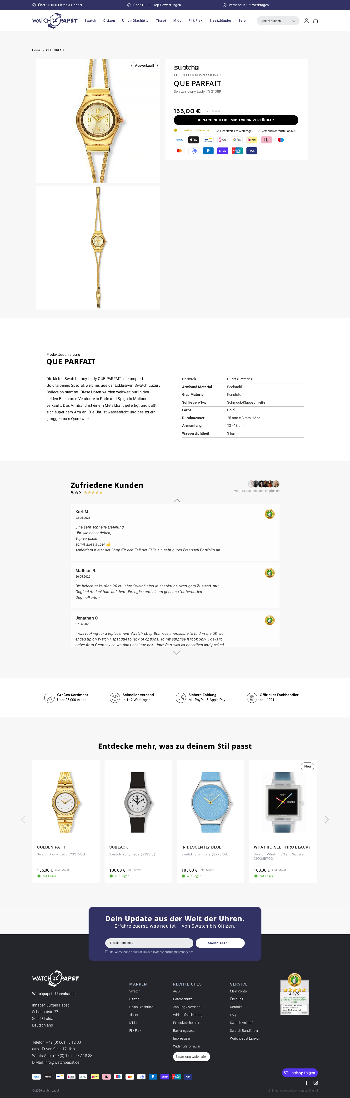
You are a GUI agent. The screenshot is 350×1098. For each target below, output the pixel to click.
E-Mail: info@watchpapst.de (55, 1062)
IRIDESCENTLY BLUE (201, 847)
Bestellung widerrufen (191, 1056)
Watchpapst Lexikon (245, 1038)
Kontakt (236, 1007)
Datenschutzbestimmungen (171, 952)
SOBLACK (118, 847)
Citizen (134, 999)
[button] (90, 20)
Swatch (134, 991)
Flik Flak (135, 1030)
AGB (176, 991)
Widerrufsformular (186, 1046)
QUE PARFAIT (55, 50)
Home (36, 50)
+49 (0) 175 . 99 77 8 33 (72, 1056)
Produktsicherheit (186, 1023)
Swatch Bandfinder (244, 1030)
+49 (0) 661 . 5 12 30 (63, 1042)
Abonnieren (218, 943)
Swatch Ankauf (241, 1023)
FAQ (233, 1015)
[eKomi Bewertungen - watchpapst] (294, 994)
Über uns (236, 999)
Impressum (181, 1038)
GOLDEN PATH (51, 847)
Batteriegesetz (184, 1030)
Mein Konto (238, 991)
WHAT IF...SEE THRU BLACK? (282, 847)
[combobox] (278, 20)
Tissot (133, 1015)
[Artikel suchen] (294, 20)
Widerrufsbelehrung (187, 1015)
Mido (133, 1023)
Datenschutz (182, 999)
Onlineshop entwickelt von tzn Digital (293, 1090)
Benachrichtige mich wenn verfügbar (236, 120)
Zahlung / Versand (186, 1007)
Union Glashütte (141, 1007)
